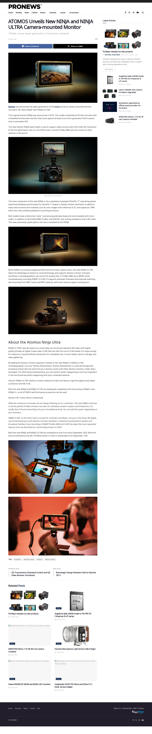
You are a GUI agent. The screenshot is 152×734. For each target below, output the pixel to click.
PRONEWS (13, 720)
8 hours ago (60, 619)
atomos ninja (29, 559)
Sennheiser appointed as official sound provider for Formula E (130, 105)
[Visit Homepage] (25, 6)
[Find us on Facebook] (125, 12)
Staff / (135, 708)
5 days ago (60, 652)
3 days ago (13, 655)
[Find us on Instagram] (133, 12)
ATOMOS (17, 559)
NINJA (57, 106)
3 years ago (12, 39)
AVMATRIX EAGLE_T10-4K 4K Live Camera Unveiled (131, 118)
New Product (50, 559)
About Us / (118, 708)
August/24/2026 (128, 55)
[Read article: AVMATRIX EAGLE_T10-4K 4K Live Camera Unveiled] (29, 635)
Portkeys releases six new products (23, 613)
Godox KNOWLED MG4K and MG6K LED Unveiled (29, 684)
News (27, 12)
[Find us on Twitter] (129, 12)
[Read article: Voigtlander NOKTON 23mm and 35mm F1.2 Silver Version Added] (76, 670)
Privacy (141, 708)
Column (35, 12)
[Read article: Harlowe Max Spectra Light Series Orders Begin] (76, 635)
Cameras (52, 12)
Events (42, 12)
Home (10, 12)
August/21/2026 (125, 111)
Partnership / (127, 708)
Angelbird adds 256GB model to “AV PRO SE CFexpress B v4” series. (73, 615)
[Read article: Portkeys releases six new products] (29, 600)
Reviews (19, 12)
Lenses (63, 12)
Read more (110, 68)
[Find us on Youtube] (138, 12)
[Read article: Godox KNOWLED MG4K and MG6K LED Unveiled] (29, 670)
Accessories (74, 12)
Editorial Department (112, 55)
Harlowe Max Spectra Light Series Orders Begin (75, 649)
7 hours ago (14, 617)
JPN (39, 708)
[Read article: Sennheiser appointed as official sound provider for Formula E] (110, 107)
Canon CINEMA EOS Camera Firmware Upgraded (130, 91)
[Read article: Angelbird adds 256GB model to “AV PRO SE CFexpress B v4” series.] (76, 600)
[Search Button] (143, 12)
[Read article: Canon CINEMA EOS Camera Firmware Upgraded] (110, 94)
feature (40, 559)
